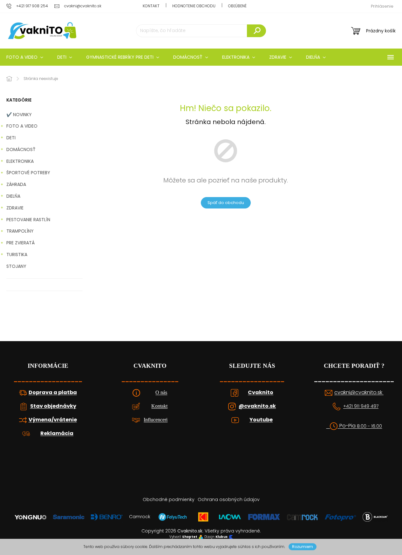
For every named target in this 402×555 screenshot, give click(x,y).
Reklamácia (56, 433)
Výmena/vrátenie (53, 419)
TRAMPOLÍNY (20, 231)
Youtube (261, 419)
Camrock (139, 516)
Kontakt (151, 6)
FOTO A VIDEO (21, 126)
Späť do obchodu (226, 203)
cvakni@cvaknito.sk (359, 392)
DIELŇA (13, 196)
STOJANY (16, 266)
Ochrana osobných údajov (229, 499)
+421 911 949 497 (360, 406)
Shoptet (189, 537)
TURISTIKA (16, 254)
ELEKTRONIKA (20, 161)
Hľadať (256, 30)
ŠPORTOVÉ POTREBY (28, 172)
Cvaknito (260, 392)
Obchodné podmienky (168, 499)
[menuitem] (64, 57)
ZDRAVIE (15, 208)
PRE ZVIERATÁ (20, 243)
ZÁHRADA (16, 184)
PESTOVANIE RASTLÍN (28, 219)
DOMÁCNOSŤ (21, 149)
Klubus (221, 537)
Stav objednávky (53, 406)
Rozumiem (302, 546)
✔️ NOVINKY (19, 114)
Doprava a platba (53, 392)
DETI (11, 138)
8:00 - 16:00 (369, 426)
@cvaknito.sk (257, 406)
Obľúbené (237, 6)
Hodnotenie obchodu (193, 6)
